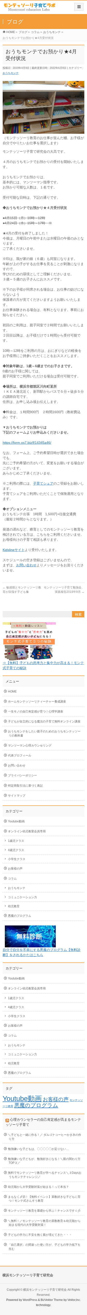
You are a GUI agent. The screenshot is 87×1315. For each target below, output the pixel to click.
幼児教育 (14, 906)
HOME (12, 691)
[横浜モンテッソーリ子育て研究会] (30, 9)
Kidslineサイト (14, 550)
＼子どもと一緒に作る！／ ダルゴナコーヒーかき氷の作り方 (44, 1136)
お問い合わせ (26, 565)
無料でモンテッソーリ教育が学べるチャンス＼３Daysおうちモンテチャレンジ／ (44, 1174)
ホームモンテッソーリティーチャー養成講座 (37, 701)
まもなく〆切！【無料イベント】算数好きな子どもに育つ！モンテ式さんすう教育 (44, 1198)
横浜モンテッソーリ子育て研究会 (45, 1289)
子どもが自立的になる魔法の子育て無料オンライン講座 (44, 721)
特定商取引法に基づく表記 (25, 785)
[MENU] (78, 7)
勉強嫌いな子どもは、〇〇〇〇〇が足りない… (38, 1149)
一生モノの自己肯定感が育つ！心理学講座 (35, 711)
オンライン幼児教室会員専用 (27, 831)
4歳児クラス (16, 850)
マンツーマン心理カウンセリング (29, 745)
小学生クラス (16, 859)
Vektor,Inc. (74, 1300)
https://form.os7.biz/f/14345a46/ (27, 442)
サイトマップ (16, 795)
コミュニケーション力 (22, 897)
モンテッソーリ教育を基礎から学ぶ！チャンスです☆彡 (44, 1210)
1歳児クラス (16, 841)
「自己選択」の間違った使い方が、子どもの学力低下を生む (44, 1246)
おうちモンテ (11, 72)
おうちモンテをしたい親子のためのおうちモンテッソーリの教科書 (44, 733)
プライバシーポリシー (22, 775)
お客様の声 (15, 868)
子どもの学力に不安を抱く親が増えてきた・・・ (40, 1234)
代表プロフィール (19, 755)
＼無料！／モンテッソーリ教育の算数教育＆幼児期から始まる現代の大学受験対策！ (44, 1222)
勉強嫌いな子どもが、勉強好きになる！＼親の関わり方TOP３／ (44, 1160)
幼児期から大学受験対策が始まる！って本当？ (38, 1187)
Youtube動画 (16, 821)
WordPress (30, 1300)
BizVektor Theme (52, 1300)
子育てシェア (43, 483)
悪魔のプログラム (19, 915)
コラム (12, 878)
